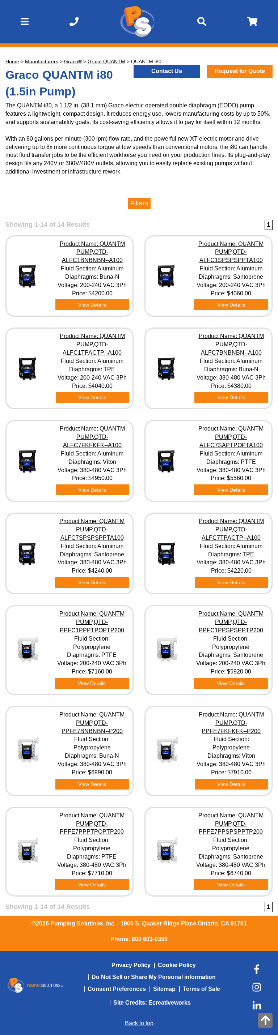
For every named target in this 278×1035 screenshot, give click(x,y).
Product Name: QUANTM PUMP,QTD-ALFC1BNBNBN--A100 (92, 252)
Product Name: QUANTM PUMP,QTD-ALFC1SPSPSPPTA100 (231, 252)
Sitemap (164, 989)
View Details (92, 305)
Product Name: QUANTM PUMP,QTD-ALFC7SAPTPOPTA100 (231, 436)
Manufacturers (41, 61)
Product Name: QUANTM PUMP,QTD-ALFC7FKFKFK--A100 (92, 436)
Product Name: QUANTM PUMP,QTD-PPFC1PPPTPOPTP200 (92, 622)
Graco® (73, 61)
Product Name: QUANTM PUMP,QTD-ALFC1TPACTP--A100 (92, 344)
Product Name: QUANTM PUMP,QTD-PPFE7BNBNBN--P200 (92, 722)
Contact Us (166, 71)
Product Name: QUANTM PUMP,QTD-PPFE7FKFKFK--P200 (231, 722)
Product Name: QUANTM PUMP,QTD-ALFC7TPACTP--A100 (231, 529)
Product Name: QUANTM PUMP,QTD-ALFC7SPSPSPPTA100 (92, 529)
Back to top (139, 1023)
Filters (139, 203)
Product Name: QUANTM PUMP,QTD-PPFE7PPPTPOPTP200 (92, 823)
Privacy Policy (131, 965)
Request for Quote (240, 71)
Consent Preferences (117, 989)
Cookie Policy (177, 965)
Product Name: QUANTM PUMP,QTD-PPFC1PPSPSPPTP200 (231, 622)
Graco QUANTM (106, 61)
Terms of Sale (201, 989)
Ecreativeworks (169, 1003)
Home (12, 61)
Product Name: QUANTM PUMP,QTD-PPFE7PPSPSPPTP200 (231, 823)
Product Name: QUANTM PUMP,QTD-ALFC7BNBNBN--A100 (231, 344)
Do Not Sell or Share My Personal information (154, 977)
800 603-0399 (150, 939)
